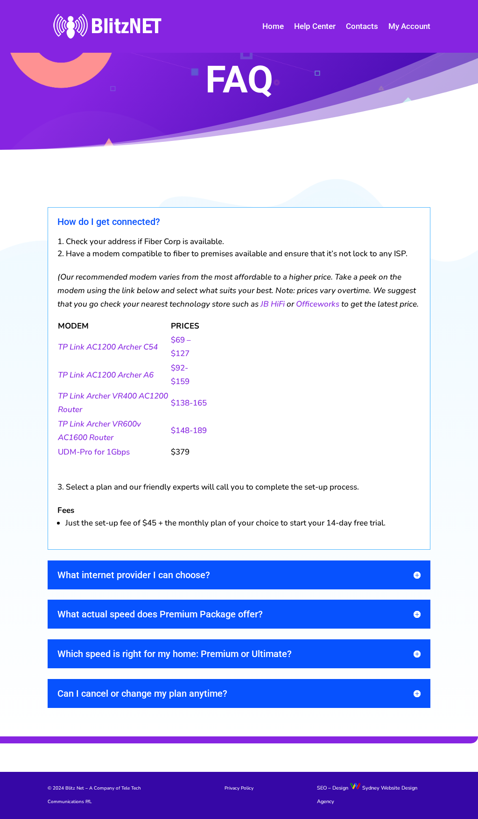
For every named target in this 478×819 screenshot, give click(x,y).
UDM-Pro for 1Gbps (94, 452)
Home (273, 26)
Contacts (362, 26)
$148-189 (189, 430)
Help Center (315, 26)
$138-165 (189, 403)
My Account (409, 26)
